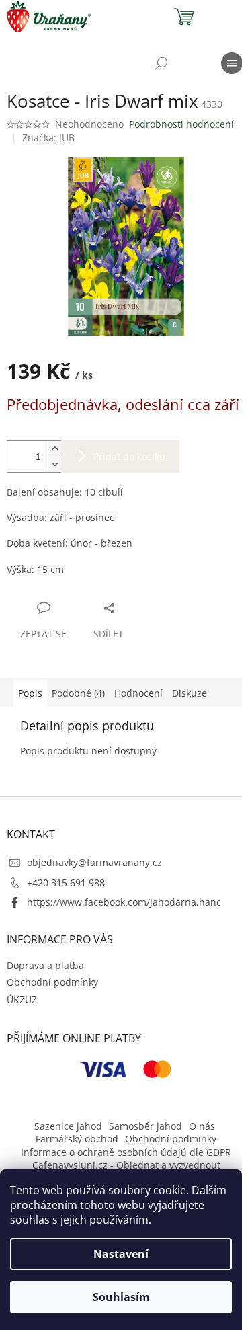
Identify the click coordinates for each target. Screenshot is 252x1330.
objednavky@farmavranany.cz (94, 862)
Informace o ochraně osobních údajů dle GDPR (126, 1152)
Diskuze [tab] (189, 693)
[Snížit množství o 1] (54, 464)
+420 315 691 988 (66, 882)
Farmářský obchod (77, 1138)
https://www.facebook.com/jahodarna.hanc (124, 902)
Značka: (48, 137)
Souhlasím (121, 1297)
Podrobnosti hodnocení (181, 124)
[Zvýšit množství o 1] (54, 449)
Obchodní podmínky (52, 982)
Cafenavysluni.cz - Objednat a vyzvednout (126, 1165)
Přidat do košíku (129, 456)
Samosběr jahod (145, 1126)
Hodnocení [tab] (138, 693)
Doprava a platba (45, 965)
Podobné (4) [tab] (78, 693)
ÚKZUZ (22, 999)
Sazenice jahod (68, 1126)
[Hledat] (161, 63)
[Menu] (231, 63)
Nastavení (121, 1254)
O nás (202, 1126)
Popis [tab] (30, 693)
